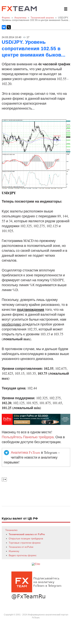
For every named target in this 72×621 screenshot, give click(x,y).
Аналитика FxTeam (25, 452)
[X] (9, 27)
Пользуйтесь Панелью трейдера (28, 437)
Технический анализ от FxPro (27, 534)
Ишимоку (14, 551)
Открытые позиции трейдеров (26, 538)
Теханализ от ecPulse (21, 547)
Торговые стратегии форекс (25, 542)
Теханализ (11, 530)
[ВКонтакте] (4, 27)
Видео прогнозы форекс (23, 555)
